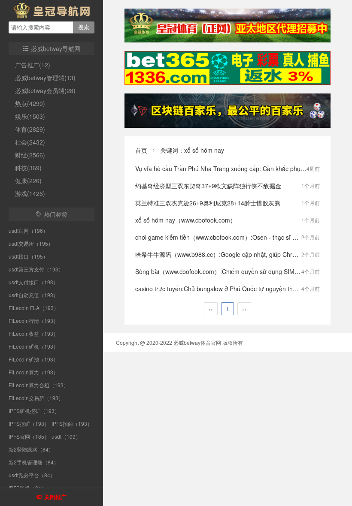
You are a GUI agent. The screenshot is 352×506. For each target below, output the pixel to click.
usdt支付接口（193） (33, 282)
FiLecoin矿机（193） (33, 346)
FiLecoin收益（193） (33, 333)
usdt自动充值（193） (33, 294)
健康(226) (28, 180)
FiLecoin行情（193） (33, 320)
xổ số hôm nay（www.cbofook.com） (185, 220)
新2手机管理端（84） (34, 462)
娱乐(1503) (30, 116)
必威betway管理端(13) (45, 77)
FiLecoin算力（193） (33, 372)
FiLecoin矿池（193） (33, 359)
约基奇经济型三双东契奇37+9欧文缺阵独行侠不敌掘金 (208, 185)
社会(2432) (30, 142)
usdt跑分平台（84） (32, 475)
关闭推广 (55, 497)
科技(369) (28, 167)
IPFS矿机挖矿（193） (34, 410)
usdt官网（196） (28, 230)
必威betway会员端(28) (45, 90)
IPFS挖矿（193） (29, 423)
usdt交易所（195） (31, 243)
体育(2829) (30, 129)
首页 (141, 150)
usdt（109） (66, 436)
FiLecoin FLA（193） (34, 307)
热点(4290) (30, 103)
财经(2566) (30, 155)
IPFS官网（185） (29, 436)
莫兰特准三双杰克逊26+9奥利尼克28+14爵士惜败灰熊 (207, 203)
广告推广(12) (32, 64)
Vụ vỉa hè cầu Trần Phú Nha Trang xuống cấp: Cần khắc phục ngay (227, 168)
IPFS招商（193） (72, 423)
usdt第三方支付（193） (36, 269)
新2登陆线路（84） (31, 449)
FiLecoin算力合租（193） (39, 385)
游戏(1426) (30, 193)
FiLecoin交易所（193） (36, 397)
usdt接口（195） (28, 256)
